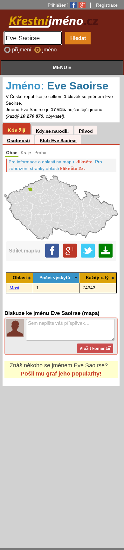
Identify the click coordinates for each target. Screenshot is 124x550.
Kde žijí (16, 130)
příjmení (22, 50)
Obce (11, 152)
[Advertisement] (62, 461)
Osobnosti (18, 140)
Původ (86, 130)
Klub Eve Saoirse (58, 140)
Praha (40, 152)
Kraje (26, 152)
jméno (49, 50)
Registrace (107, 5)
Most (14, 287)
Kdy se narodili (52, 130)
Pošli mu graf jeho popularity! (61, 373)
